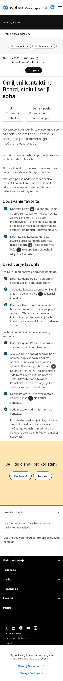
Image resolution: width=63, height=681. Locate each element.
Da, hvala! (20, 476)
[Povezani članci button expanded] (57, 512)
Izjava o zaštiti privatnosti (17, 638)
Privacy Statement (29, 666)
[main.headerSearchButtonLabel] (45, 6)
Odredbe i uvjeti (13, 633)
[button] (52, 7)
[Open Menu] (60, 7)
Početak (6, 22)
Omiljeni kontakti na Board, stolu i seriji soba (28, 89)
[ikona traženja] (45, 7)
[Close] (58, 650)
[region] (31, 663)
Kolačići (9, 643)
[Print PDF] (22, 70)
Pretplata (34, 70)
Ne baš (42, 476)
